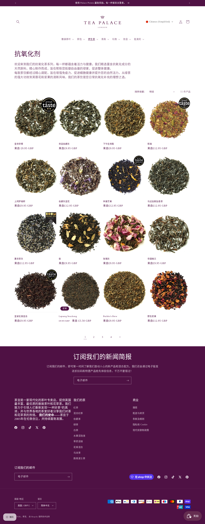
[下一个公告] (189, 3)
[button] (17, 21)
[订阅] (127, 380)
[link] (85, 337)
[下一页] (119, 337)
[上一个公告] (15, 3)
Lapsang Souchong (68, 316)
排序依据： (140, 92)
